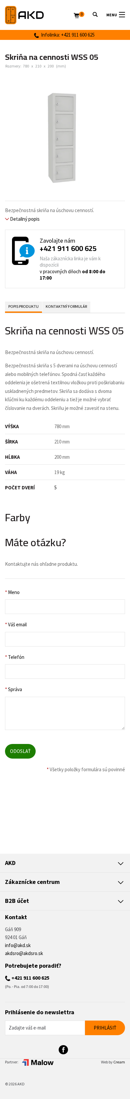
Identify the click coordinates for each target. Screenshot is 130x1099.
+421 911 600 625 (68, 248)
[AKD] (39, 15)
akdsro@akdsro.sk (24, 953)
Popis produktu (23, 306)
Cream (119, 1061)
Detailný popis (24, 219)
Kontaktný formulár (66, 306)
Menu (111, 14)
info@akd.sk (18, 945)
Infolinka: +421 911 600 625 (67, 35)
